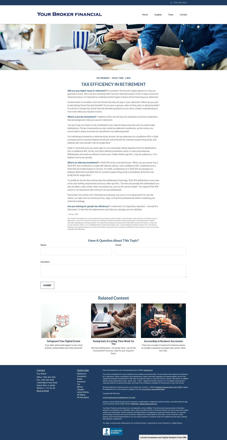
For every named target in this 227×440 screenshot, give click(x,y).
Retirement (81, 373)
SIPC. (137, 404)
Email (118, 245)
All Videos (81, 394)
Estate (79, 379)
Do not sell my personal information (153, 389)
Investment (81, 376)
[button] (158, 14)
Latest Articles (83, 392)
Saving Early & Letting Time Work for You (113, 342)
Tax (78, 384)
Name (43, 245)
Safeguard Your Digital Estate (63, 341)
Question (45, 261)
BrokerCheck (148, 370)
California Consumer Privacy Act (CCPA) (169, 387)
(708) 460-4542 (179, 2)
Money (80, 386)
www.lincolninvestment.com (148, 404)
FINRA (133, 404)
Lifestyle (80, 389)
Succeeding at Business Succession (163, 341)
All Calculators (83, 397)
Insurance (81, 381)
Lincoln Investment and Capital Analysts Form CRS (163, 437)
